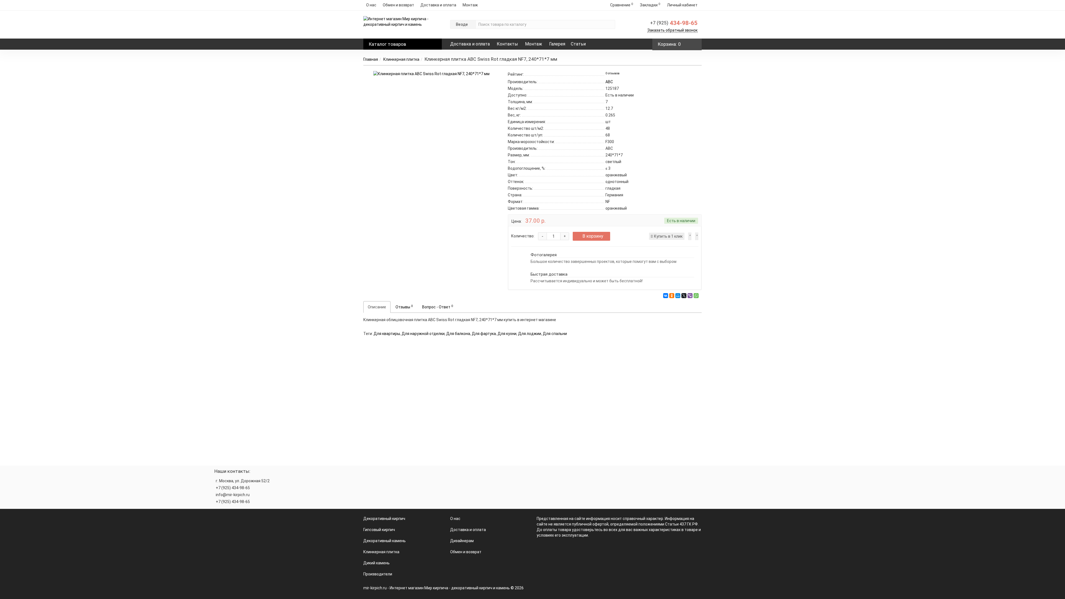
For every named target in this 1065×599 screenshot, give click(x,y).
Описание (377, 307)
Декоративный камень (384, 541)
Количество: (522, 236)
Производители (377, 574)
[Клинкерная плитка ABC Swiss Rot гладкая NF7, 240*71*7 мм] (431, 74)
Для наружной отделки (423, 333)
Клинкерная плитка (401, 59)
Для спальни (555, 333)
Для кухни (507, 333)
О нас (371, 5)
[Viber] (690, 295)
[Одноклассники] (671, 295)
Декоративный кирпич (384, 518)
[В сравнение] (696, 236)
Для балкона (458, 333)
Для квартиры (387, 333)
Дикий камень (376, 563)
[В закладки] (689, 236)
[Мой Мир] (677, 295)
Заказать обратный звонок (672, 30)
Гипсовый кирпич (379, 529)
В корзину (592, 236)
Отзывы (404, 306)
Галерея (557, 44)
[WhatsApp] (696, 295)
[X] (683, 295)
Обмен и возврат (398, 5)
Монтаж (470, 5)
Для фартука (484, 333)
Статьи (578, 44)
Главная (370, 59)
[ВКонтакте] (665, 295)
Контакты (507, 44)
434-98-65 (674, 23)
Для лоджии (529, 333)
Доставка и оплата (438, 5)
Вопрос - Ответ (437, 306)
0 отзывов (612, 73)
